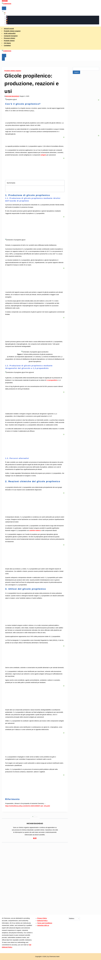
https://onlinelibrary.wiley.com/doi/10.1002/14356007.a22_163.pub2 (27, 806)
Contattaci (7, 45)
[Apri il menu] (3, 59)
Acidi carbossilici (10, 33)
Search (76, 72)
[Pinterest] (5, 1)
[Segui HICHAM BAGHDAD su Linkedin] (35, 838)
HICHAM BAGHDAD (12, 96)
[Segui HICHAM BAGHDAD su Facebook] (34, 838)
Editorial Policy (42, 920)
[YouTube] (7, 1)
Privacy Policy (42, 918)
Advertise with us (43, 925)
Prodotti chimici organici (12, 31)
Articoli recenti (9, 28)
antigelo (43, 155)
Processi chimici (9, 38)
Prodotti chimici (9, 40)
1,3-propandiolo (51, 380)
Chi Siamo (7, 43)
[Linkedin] (4, 1)
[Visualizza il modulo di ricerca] (4, 8)
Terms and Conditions (44, 923)
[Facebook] (2, 1)
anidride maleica (35, 530)
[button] (62, 183)
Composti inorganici (11, 36)
